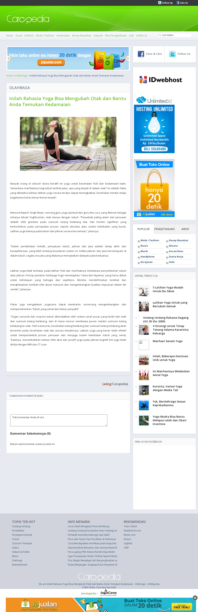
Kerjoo (127, 539)
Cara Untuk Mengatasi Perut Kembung (88, 526)
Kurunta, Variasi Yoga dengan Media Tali (167, 388)
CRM (126, 547)
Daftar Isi (141, 35)
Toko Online (130, 526)
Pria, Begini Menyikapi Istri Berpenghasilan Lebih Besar (98, 560)
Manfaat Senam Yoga (168, 341)
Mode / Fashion (45, 35)
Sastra (15, 547)
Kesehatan (63, 35)
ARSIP (185, 229)
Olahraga (21, 75)
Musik (144, 251)
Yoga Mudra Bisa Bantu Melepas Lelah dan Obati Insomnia (169, 420)
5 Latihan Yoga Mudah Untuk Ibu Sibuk (168, 289)
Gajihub (128, 543)
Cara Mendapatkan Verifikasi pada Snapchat (92, 543)
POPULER (143, 229)
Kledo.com (130, 534)
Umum (15, 539)
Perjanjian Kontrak (22, 534)
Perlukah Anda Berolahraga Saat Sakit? (89, 534)
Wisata (173, 245)
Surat (19, 35)
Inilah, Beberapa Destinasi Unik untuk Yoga (170, 358)
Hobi (172, 262)
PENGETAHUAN (164, 229)
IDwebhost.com (132, 530)
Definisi (29, 35)
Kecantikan (176, 251)
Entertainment (19, 564)
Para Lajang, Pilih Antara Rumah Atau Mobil (91, 552)
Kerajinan (147, 262)
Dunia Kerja (176, 256)
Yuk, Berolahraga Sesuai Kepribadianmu (169, 403)
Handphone (148, 256)
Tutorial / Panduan (22, 543)
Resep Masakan (81, 35)
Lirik (131, 35)
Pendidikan (18, 530)
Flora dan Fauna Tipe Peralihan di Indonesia (92, 539)
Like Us (184, 2)
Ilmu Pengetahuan (116, 35)
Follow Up (167, 2)
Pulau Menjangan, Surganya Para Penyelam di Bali (95, 564)
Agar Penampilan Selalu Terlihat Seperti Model (93, 556)
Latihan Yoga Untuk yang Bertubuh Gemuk (170, 304)
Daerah (98, 35)
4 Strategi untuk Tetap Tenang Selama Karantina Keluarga (171, 329)
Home (9, 35)
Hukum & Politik (20, 552)
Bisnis (144, 245)
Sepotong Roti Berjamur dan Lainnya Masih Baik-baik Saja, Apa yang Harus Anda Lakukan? (117, 547)
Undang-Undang (21, 526)
